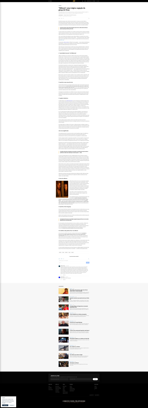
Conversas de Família (72, 389)
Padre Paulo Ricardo (57, 387)
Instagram (95, 388)
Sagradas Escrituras (65, 393)
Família (64, 388)
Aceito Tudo (5, 405)
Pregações (71, 387)
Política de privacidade (58, 388)
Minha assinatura (51, 389)
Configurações (12, 405)
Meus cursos (50, 388)
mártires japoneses (69, 100)
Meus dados (50, 387)
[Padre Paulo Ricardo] (74, 1)
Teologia (64, 387)
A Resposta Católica (72, 388)
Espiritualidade (64, 386)
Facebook (95, 387)
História (64, 389)
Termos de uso (57, 389)
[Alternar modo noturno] (82, 1)
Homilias (71, 386)
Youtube (95, 386)
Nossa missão (57, 386)
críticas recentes (66, 42)
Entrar (49, 386)
